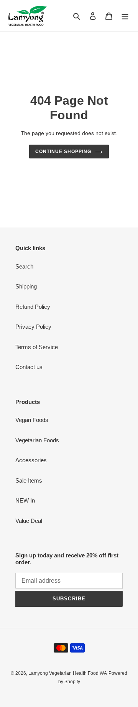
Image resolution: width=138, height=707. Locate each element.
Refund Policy (32, 306)
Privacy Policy (33, 326)
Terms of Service (36, 347)
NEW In (25, 500)
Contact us (29, 367)
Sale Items (28, 480)
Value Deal (28, 520)
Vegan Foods (31, 420)
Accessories (31, 460)
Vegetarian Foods (37, 440)
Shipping (26, 286)
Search (24, 266)
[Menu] (125, 16)
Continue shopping (63, 151)
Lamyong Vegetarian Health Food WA (67, 673)
